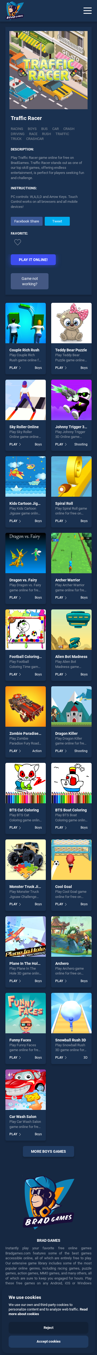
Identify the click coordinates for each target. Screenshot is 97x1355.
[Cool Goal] (71, 859)
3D (86, 1057)
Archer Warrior (67, 580)
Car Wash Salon (22, 1116)
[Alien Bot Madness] (71, 629)
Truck (16, 139)
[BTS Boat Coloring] (71, 783)
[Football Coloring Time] (25, 629)
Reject (48, 1328)
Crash (68, 129)
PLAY (13, 368)
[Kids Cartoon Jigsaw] (25, 476)
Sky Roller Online (24, 427)
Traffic (62, 134)
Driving (18, 134)
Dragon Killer (66, 733)
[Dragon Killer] (71, 706)
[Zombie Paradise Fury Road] (25, 706)
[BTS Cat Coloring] (25, 783)
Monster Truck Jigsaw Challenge (37, 886)
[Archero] (71, 936)
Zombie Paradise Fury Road (33, 733)
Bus (44, 129)
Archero (62, 963)
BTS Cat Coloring (24, 810)
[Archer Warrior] (71, 553)
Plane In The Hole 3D (27, 963)
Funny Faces (20, 1040)
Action (37, 751)
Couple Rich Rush (24, 350)
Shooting (81, 444)
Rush (46, 134)
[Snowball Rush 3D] (71, 1013)
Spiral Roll (64, 503)
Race (33, 134)
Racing (17, 129)
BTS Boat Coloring (71, 810)
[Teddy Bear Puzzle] (71, 323)
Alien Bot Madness (71, 656)
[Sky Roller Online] (25, 400)
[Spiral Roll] (71, 476)
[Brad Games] (12, 11)
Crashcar (35, 139)
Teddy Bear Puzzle (71, 350)
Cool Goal (63, 886)
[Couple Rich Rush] (25, 323)
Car (55, 129)
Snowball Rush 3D (70, 1040)
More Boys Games (48, 1151)
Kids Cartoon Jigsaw (26, 503)
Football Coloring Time (29, 656)
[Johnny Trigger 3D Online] (71, 400)
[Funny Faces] (25, 1013)
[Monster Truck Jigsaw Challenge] (25, 859)
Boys (32, 129)
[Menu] (88, 11)
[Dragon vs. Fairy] (25, 553)
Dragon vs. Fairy (23, 580)
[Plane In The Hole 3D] (25, 936)
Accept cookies (49, 1341)
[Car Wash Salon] (25, 1089)
